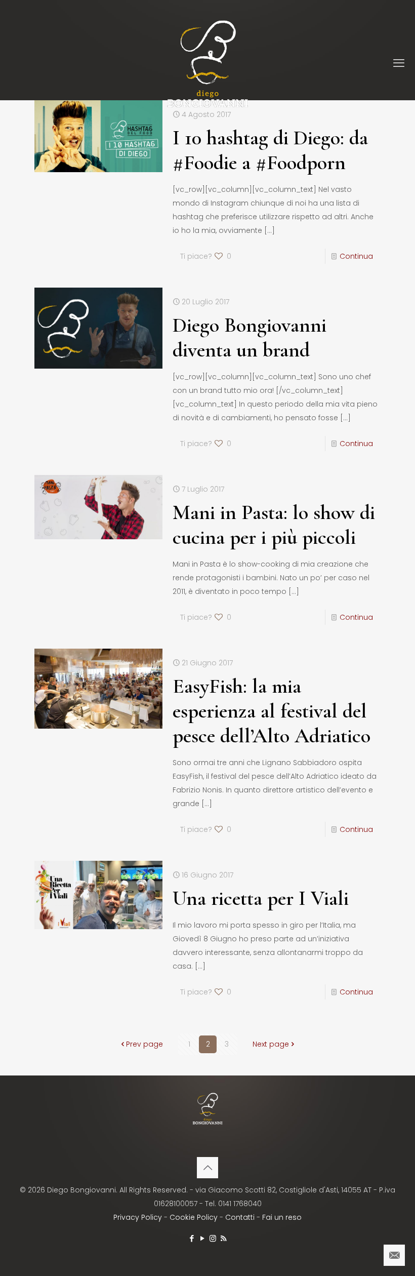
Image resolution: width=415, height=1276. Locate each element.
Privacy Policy (137, 1217)
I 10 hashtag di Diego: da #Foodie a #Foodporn (270, 150)
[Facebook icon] (191, 1238)
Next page (271, 1044)
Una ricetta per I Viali (261, 898)
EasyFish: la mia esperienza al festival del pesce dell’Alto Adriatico (271, 710)
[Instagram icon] (213, 1238)
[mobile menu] (398, 63)
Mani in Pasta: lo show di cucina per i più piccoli (274, 525)
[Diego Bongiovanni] (207, 63)
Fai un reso (282, 1217)
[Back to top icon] (207, 1167)
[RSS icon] (223, 1238)
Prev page (144, 1044)
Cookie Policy (194, 1217)
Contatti (240, 1217)
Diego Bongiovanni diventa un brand (249, 337)
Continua (356, 256)
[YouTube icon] (202, 1238)
